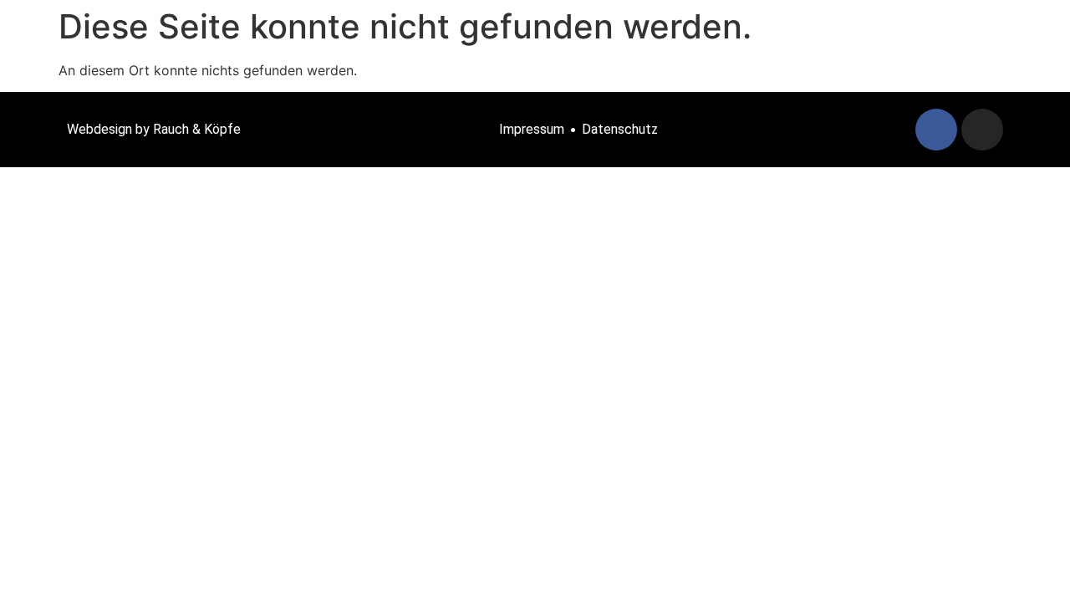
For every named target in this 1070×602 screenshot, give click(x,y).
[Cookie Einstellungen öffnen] (37, 580)
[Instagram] (982, 129)
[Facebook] (936, 129)
